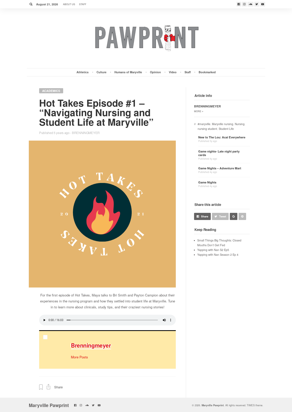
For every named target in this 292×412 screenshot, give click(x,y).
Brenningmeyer (86, 132)
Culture (101, 72)
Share (204, 216)
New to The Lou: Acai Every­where (221, 137)
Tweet (222, 216)
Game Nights (207, 182)
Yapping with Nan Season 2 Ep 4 (217, 255)
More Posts (79, 356)
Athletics (82, 72)
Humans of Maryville (128, 72)
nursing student (207, 129)
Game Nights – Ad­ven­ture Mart (219, 168)
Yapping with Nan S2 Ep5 (213, 250)
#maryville (204, 124)
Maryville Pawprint (49, 405)
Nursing (240, 124)
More (198, 111)
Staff (82, 4)
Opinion (155, 72)
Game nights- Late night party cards (219, 153)
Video (173, 72)
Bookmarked (207, 72)
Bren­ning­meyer (91, 345)
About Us (69, 4)
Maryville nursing (222, 124)
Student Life (226, 129)
